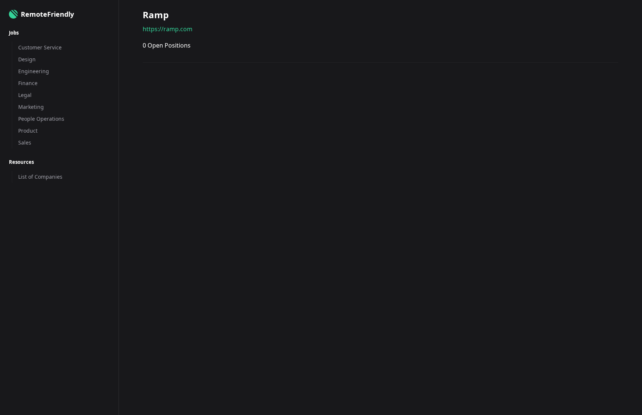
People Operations (41, 118)
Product (28, 130)
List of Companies (40, 176)
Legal (25, 94)
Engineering (33, 71)
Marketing (31, 106)
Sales (24, 142)
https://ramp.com (167, 29)
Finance (28, 83)
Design (27, 59)
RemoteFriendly (47, 14)
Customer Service (40, 47)
